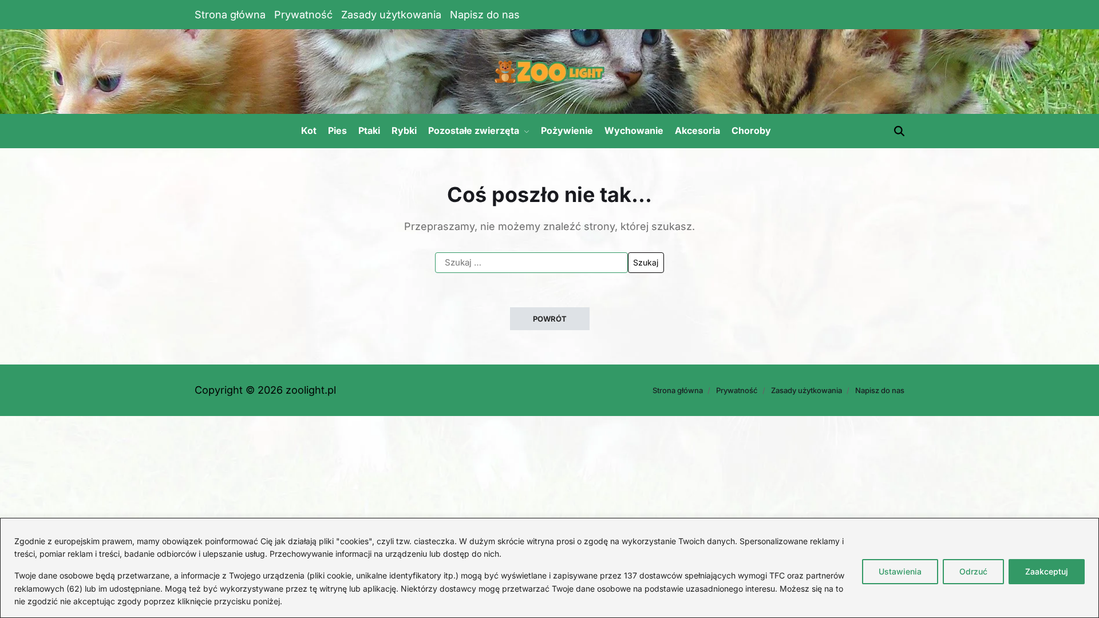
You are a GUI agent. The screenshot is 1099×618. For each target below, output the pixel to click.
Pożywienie (567, 130)
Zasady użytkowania (391, 15)
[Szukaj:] (531, 262)
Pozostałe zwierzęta (473, 130)
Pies (337, 130)
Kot (309, 130)
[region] (549, 568)
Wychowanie (633, 130)
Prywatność (303, 15)
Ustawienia (900, 571)
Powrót (550, 318)
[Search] (899, 131)
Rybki (404, 130)
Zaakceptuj (1046, 571)
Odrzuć (973, 571)
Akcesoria (697, 130)
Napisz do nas (485, 15)
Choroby (751, 130)
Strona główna (230, 15)
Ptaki (369, 130)
